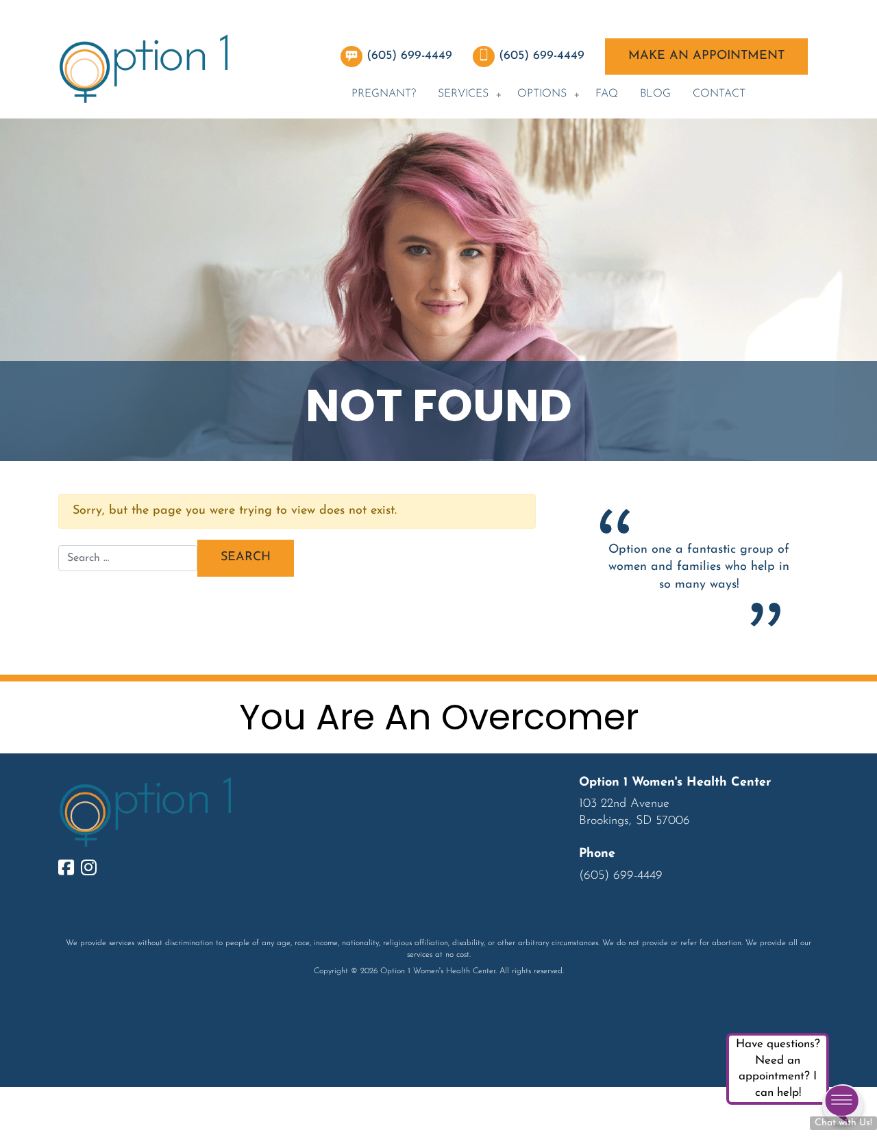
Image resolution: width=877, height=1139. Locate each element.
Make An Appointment (706, 56)
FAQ (606, 93)
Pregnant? (383, 93)
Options (542, 93)
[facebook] (69, 869)
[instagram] (92, 869)
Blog (655, 93)
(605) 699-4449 (411, 56)
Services (463, 93)
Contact (719, 93)
